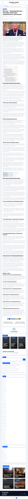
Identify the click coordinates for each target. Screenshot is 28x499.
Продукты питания (5, 457)
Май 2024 (4, 398)
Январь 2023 (4, 418)
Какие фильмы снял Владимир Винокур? (10, 79)
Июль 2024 (4, 394)
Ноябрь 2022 (4, 421)
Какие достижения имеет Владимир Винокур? (11, 77)
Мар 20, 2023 (21, 347)
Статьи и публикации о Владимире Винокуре (10, 73)
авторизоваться (16, 352)
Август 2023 (4, 412)
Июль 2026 (4, 380)
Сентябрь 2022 (5, 425)
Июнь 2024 (4, 396)
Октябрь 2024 (4, 389)
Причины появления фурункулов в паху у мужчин (21, 345)
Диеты (3, 450)
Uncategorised (4, 448)
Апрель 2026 (4, 385)
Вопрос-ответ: (5, 76)
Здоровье (4, 452)
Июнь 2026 (4, 382)
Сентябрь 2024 (5, 391)
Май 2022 (4, 432)
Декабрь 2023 (4, 407)
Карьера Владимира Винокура (8, 70)
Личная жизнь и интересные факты (9, 71)
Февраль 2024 (4, 403)
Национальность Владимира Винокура (9, 75)
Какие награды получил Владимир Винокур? (11, 80)
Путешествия (4, 459)
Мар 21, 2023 (5, 347)
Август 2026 (4, 378)
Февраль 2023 (4, 416)
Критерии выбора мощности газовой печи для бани (19, 475)
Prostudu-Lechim (14, 2)
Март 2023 (4, 414)
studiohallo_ (7, 16)
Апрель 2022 (4, 434)
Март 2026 (4, 387)
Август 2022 (4, 427)
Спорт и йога (4, 461)
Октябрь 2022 (4, 423)
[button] (16, 67)
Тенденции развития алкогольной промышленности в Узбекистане (11, 365)
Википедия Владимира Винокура (8, 72)
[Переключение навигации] (3, 2)
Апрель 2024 (4, 400)
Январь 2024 (4, 405)
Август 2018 (4, 443)
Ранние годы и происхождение (8, 69)
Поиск (4, 357)
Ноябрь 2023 (4, 409)
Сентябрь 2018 (4, 441)
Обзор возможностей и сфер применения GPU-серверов (10, 370)
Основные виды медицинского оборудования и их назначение (7, 487)
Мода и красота (5, 454)
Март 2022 (4, 436)
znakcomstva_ (22, 346)
